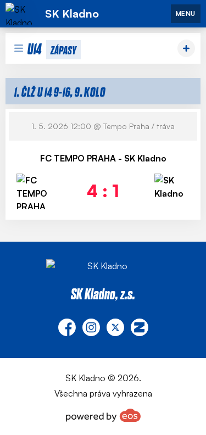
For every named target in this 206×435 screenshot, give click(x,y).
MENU (186, 13)
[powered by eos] (103, 415)
